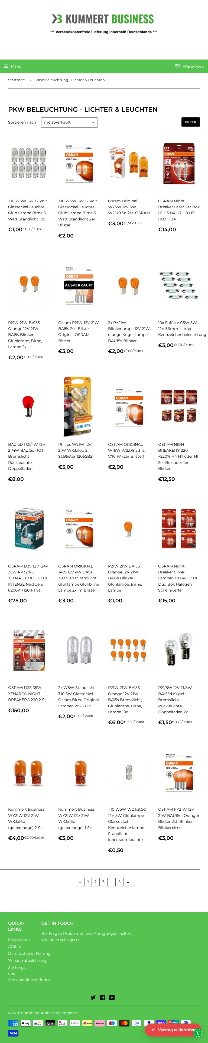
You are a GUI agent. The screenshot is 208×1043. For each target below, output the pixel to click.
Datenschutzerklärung (29, 953)
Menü (16, 66)
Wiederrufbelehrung (27, 960)
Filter (190, 122)
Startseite (16, 80)
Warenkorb (193, 66)
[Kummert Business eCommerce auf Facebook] (102, 998)
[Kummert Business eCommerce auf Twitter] (93, 998)
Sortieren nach (22, 122)
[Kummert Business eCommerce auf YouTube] (112, 998)
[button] (198, 1033)
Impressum (19, 939)
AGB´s (14, 946)
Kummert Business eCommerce (49, 1013)
